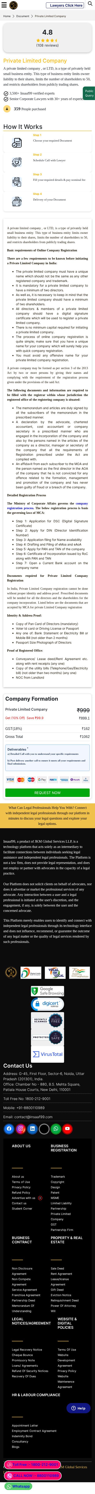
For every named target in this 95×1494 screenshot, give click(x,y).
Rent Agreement (61, 1273)
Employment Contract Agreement (34, 1431)
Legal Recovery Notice (27, 1349)
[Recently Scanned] (47, 1020)
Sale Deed (57, 1268)
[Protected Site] (47, 1037)
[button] (47, 1004)
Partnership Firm (62, 1230)
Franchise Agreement (26, 1295)
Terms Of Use (67, 1349)
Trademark (58, 1176)
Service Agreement (24, 1289)
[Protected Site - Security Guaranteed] (47, 1054)
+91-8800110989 (30, 1108)
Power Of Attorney (63, 1305)
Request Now (47, 792)
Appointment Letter (25, 1425)
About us (18, 1176)
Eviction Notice (61, 1295)
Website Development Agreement (66, 1360)
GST (54, 1224)
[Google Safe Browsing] (47, 991)
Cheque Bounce (22, 1355)
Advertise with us (25, 1198)
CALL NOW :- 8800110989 (36, 1475)
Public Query (87, 93)
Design (55, 1187)
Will (53, 1311)
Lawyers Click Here (65, 5)
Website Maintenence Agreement (66, 1382)
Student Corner (22, 1208)
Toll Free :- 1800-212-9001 (35, 1464)
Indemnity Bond (22, 1436)
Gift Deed (57, 1289)
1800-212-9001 (37, 1098)
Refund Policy (21, 1192)
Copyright (57, 1182)
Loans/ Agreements (25, 1365)
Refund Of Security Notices (30, 1371)
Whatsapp (21, 1486)
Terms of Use (21, 1182)
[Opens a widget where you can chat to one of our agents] (78, 1447)
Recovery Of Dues (24, 1376)
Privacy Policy (21, 1187)
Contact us (19, 1203)
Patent (55, 1192)
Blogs (15, 1447)
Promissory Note (23, 1360)
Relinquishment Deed (65, 1300)
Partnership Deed (23, 1300)
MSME (55, 1198)
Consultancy (20, 1441)
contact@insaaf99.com (33, 1117)
